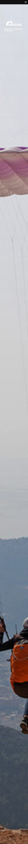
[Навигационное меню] (26, 2)
